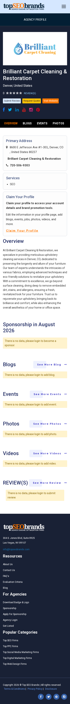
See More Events (48, 394)
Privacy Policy (35, 689)
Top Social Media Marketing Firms (21, 652)
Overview (11, 123)
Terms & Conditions (14, 689)
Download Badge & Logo (16, 602)
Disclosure (51, 689)
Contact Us (9, 570)
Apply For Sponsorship (14, 614)
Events (42, 123)
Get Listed (8, 626)
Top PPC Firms (10, 646)
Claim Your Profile (22, 230)
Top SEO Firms (10, 640)
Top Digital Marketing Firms (17, 658)
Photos (58, 123)
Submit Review (12, 100)
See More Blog (49, 364)
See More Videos (47, 453)
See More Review (47, 482)
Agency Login (10, 620)
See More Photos (47, 423)
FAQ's (6, 576)
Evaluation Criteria (13, 582)
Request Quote (32, 100)
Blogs (27, 123)
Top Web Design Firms (15, 664)
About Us (8, 564)
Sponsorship (9, 608)
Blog (5, 588)
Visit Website (51, 100)
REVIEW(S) (30, 93)
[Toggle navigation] (63, 6)
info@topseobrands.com (16, 549)
